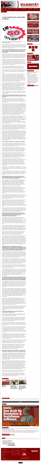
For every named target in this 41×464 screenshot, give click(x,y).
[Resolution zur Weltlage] (6, 382)
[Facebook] (30, 47)
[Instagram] (36, 47)
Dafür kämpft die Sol (17, 8)
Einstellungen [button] (36, 461)
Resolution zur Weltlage (4, 386)
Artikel (5, 8)
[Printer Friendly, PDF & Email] (22, 377)
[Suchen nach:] (35, 11)
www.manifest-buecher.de (30, 432)
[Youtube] (33, 50)
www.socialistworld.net (24, 451)
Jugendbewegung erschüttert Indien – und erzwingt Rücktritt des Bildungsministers (14, 387)
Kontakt (3, 455)
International (30, 8)
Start (2, 8)
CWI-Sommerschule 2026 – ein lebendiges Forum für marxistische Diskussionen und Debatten (22, 387)
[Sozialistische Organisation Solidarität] (20, 7)
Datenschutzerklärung (4, 454)
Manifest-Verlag (10, 8)
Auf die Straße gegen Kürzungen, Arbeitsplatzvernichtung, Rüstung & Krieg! (6, 452)
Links (6, 10)
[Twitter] (33, 47)
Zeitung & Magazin (23, 8)
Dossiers (3, 10)
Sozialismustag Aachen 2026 (5, 459)
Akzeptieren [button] (20, 462)
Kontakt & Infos (35, 8)
